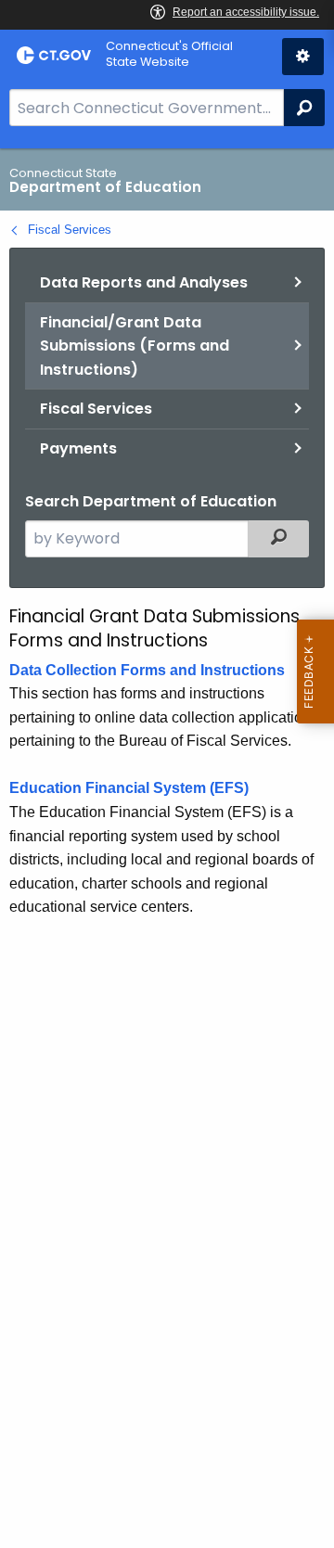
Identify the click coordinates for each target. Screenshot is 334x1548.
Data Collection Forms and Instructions (147, 670)
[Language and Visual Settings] (303, 56)
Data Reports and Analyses (144, 282)
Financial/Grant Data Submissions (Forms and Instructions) (134, 346)
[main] (167, 848)
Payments (78, 448)
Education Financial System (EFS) (129, 788)
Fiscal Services (69, 230)
